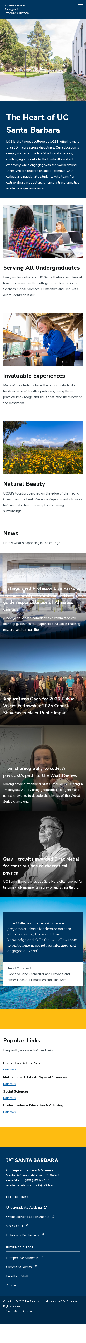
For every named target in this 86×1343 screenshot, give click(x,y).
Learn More (9, 1069)
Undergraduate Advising (24, 1207)
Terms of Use (11, 1311)
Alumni (11, 1285)
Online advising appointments (27, 1217)
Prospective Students (22, 1258)
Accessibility (30, 1311)
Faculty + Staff (17, 1276)
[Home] (16, 13)
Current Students (19, 1267)
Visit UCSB (14, 1226)
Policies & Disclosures (22, 1235)
